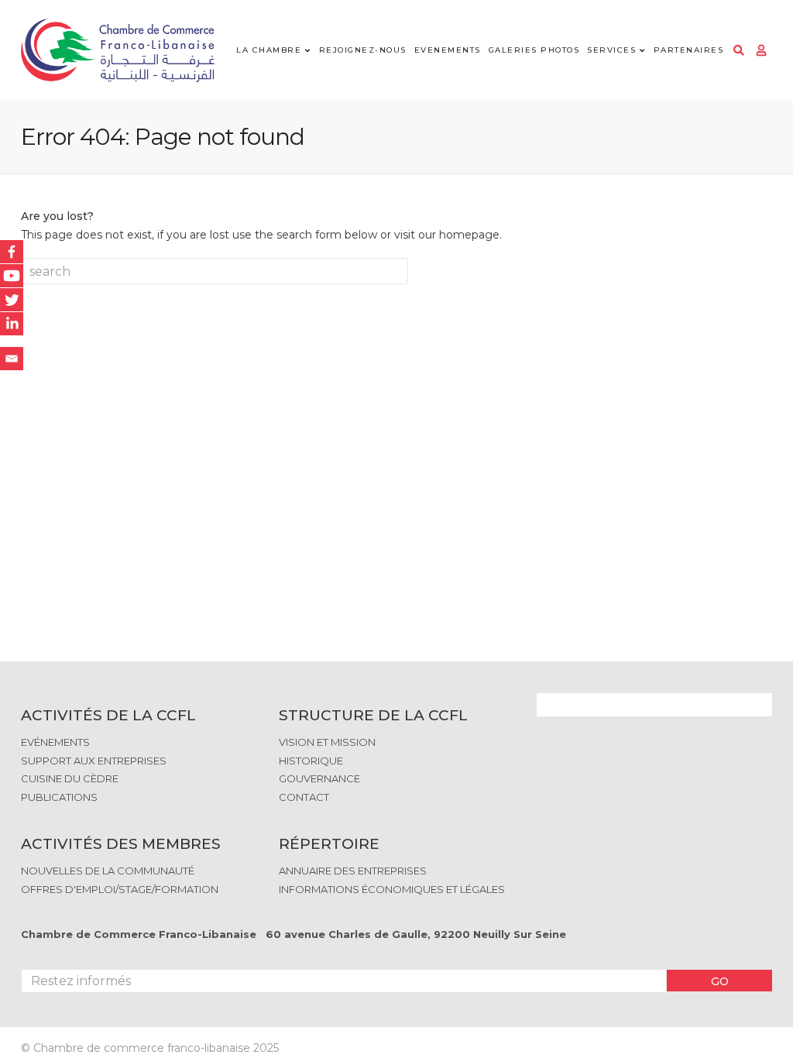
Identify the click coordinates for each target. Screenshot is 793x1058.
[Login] (761, 50)
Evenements (447, 50)
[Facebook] (11, 251)
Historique (311, 760)
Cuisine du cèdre (69, 778)
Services (611, 50)
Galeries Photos (534, 50)
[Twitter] (11, 299)
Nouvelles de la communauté (107, 870)
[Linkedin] (11, 323)
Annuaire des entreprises (353, 870)
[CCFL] (118, 51)
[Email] (11, 358)
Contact (304, 797)
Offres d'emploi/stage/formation (119, 889)
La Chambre (268, 50)
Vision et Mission (327, 742)
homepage (469, 235)
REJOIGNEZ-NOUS (363, 50)
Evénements (55, 742)
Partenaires (689, 50)
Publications (59, 797)
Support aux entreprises (93, 760)
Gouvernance (319, 778)
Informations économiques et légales (392, 889)
